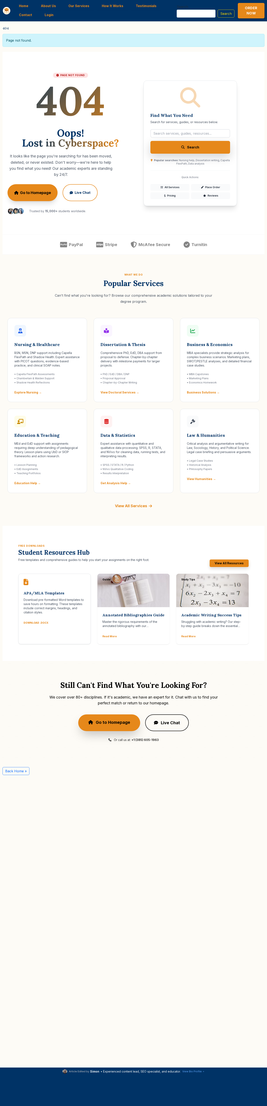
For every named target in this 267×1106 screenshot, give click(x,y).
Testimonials (146, 6)
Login (49, 15)
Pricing (171, 195)
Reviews (212, 195)
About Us (48, 6)
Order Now (251, 10)
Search (182, 7)
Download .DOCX (36, 622)
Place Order (212, 187)
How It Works (112, 6)
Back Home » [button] (16, 771)
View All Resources (229, 563)
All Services (171, 187)
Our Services (78, 6)
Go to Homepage (35, 192)
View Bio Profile (192, 1071)
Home (23, 6)
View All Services (131, 506)
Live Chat (83, 192)
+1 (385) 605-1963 (145, 740)
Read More (109, 636)
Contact (25, 15)
